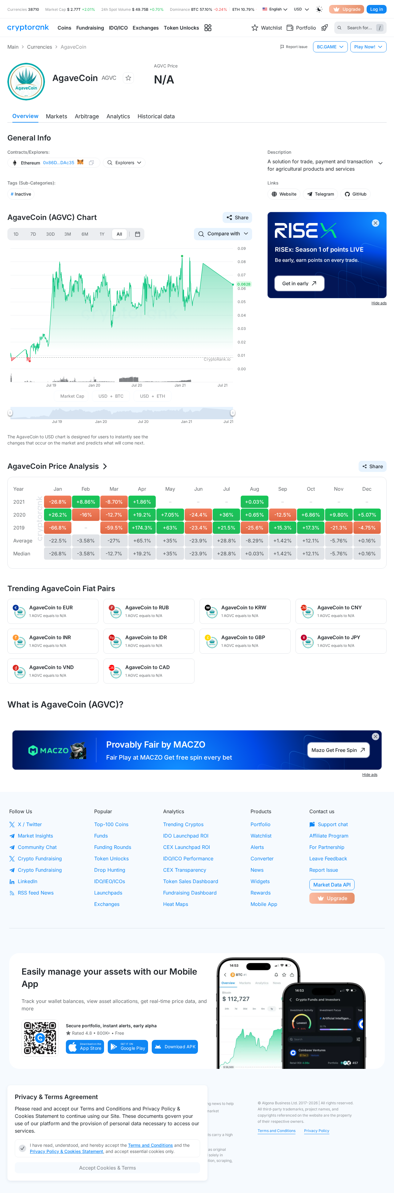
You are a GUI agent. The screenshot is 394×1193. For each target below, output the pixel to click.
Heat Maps (175, 904)
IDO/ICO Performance (188, 858)
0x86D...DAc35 (58, 162)
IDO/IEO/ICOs (109, 881)
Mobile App (264, 904)
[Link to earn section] (324, 27)
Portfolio (261, 824)
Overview (25, 116)
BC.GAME (326, 46)
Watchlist (261, 836)
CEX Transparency (184, 870)
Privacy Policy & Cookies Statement (66, 1151)
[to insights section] (208, 27)
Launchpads (108, 893)
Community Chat (37, 847)
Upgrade (351, 9)
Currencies (39, 47)
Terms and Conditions (277, 1130)
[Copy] (91, 162)
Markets (56, 116)
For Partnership (326, 847)
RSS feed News (36, 893)
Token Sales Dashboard (190, 881)
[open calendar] (137, 234)
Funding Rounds (112, 847)
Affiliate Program (328, 836)
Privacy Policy (316, 1130)
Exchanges (106, 904)
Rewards (261, 893)
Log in (376, 9)
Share (241, 217)
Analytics (118, 116)
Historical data (156, 116)
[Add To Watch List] (128, 77)
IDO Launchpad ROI (185, 836)
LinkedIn (27, 881)
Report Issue (323, 870)
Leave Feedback (328, 858)
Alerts (257, 847)
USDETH (152, 396)
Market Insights (35, 836)
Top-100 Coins (111, 824)
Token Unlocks (111, 858)
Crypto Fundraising (40, 858)
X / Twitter (30, 824)
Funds (101, 836)
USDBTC (110, 396)
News (257, 870)
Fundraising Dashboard (190, 893)
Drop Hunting (109, 870)
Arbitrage (87, 116)
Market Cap (72, 396)
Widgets (260, 881)
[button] (85, 1047)
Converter (262, 858)
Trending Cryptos (183, 824)
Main (12, 47)
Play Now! (364, 46)
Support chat (333, 824)
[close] (375, 223)
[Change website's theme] (319, 9)
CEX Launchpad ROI (186, 847)
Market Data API (332, 885)
